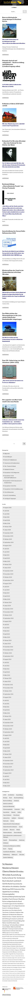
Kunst (20, 826)
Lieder (18, 957)
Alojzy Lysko (5, 959)
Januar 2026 (7, 530)
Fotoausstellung (17, 921)
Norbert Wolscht (11, 963)
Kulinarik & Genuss (9, 469)
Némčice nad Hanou (13, 973)
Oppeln (5, 840)
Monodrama (22, 957)
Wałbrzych (14, 854)
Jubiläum (14, 818)
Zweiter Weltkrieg (8, 857)
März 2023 (7, 637)
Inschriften (10, 923)
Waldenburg (6, 854)
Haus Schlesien (7, 815)
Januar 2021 (7, 719)
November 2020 (8, 725)
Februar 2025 (8, 564)
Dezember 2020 (8, 722)
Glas (22, 912)
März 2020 (7, 751)
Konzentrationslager (10, 957)
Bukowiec (12, 940)
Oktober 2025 (8, 539)
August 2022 (7, 659)
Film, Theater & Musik (10, 466)
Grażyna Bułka (5, 953)
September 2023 (8, 618)
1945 (4, 795)
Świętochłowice (6, 930)
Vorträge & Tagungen (10, 498)
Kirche (12, 821)
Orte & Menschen (9, 492)
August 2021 (7, 697)
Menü (14, 7)
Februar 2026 (8, 526)
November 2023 (8, 612)
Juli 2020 (6, 738)
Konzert (16, 899)
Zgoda (8, 932)
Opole (23, 896)
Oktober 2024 (8, 577)
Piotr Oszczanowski (20, 948)
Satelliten (5, 899)
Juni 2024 (6, 590)
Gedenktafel (14, 944)
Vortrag (19, 851)
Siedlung (17, 977)
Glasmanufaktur (6, 940)
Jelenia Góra (6, 818)
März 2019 (7, 786)
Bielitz (11, 934)
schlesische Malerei (5, 971)
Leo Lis (24, 965)
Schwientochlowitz (18, 929)
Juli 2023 (6, 624)
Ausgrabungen (22, 975)
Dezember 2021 (8, 684)
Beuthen (21, 899)
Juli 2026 (6, 510)
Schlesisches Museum (15, 914)
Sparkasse (8, 967)
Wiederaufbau (5, 934)
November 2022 (8, 650)
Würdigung (22, 950)
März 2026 (7, 523)
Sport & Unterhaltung (10, 495)
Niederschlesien (7, 832)
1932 (16, 957)
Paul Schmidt (22, 977)
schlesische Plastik (18, 969)
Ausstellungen (8, 456)
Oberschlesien (17, 832)
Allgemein (7, 453)
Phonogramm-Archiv (13, 971)
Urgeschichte (4, 977)
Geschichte (6, 812)
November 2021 (8, 688)
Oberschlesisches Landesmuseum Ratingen (12, 836)
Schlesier (13, 930)
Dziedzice (9, 980)
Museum (12, 829)
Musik (18, 829)
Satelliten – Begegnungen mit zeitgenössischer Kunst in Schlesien (13, 906)
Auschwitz (15, 934)
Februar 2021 (7, 716)
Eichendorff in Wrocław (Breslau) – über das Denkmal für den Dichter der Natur (13, 143)
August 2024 (7, 583)
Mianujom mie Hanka (17, 952)
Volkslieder (13, 946)
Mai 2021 (6, 707)
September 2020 (9, 732)
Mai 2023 (6, 631)
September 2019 (8, 770)
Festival (13, 925)
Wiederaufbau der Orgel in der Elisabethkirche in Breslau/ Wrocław (13, 272)
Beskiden (22, 940)
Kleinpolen (20, 934)
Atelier (17, 946)
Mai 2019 (6, 782)
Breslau (5, 797)
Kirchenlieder (4, 980)
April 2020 (7, 748)
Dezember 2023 (8, 609)
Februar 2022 (7, 678)
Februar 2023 (7, 640)
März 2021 (7, 713)
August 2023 (7, 621)
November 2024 (8, 574)
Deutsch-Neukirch (5, 973)
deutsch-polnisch (7, 803)
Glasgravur (17, 950)
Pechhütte (15, 980)
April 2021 (7, 710)
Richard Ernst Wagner (18, 959)
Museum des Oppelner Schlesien (13, 975)
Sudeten (18, 912)
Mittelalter (5, 929)
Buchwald (17, 940)
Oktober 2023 (8, 615)
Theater (14, 916)
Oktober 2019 (8, 767)
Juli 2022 (6, 662)
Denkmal (16, 800)
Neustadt (21, 946)
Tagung (10, 848)
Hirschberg (16, 815)
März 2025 (7, 561)
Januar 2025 (7, 567)
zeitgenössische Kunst (14, 901)
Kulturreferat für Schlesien (10, 826)
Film (23, 809)
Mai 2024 (6, 593)
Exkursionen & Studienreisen (12, 463)
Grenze (4, 927)
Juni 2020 (6, 741)
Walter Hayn (22, 963)
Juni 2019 (6, 779)
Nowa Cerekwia (10, 977)
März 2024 (7, 599)
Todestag (10, 929)
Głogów (14, 948)
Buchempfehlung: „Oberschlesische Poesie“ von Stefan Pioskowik (12, 186)
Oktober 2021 (8, 691)
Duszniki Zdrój (17, 927)
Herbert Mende (19, 965)
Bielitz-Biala (16, 923)
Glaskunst (5, 914)
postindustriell (14, 938)
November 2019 (8, 763)
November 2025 (8, 536)
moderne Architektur (10, 950)
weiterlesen (5, 54)
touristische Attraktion (9, 851)
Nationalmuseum (6, 961)
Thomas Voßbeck (14, 932)
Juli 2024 (6, 586)
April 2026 (7, 520)
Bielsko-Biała (9, 927)
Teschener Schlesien (8, 912)
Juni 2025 (6, 552)
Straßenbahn (7, 955)
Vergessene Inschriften (7, 952)
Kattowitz (5, 821)
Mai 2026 (6, 517)
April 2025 (7, 558)
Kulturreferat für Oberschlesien (11, 824)
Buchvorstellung (7, 800)
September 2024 (9, 580)
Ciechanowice (11, 959)
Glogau (8, 946)
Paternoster (4, 967)
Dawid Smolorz (6, 916)
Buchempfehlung (18, 797)
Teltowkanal (9, 965)
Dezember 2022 (8, 646)
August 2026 (7, 507)
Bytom (4, 901)
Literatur (5, 829)
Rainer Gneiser (16, 963)
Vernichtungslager (14, 967)
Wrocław (21, 854)
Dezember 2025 (8, 533)
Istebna (17, 961)
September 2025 (9, 542)
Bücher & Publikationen (10, 460)
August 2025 (7, 545)
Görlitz (19, 812)
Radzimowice (12, 942)
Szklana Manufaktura (19, 955)
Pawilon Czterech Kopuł (10, 969)
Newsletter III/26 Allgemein (11, 472)
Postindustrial (5, 942)
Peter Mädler (4, 965)
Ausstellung (19, 795)
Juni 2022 (6, 665)
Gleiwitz (13, 812)
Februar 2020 (8, 754)
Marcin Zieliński (20, 925)
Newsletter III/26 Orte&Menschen (13, 489)
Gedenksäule (14, 965)
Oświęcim (13, 955)
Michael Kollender (22, 961)
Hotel (3, 950)
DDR (11, 961)
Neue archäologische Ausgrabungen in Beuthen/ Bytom (11, 19)
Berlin (20, 910)
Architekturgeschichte (9, 903)
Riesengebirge (13, 840)
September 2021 (8, 694)
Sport (4, 848)
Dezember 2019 (8, 760)
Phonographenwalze (21, 971)
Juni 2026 (6, 514)
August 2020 (7, 735)
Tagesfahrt (11, 953)
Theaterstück (9, 948)
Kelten (14, 977)
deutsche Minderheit (8, 806)
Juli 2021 (6, 700)
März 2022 (7, 675)
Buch (10, 797)
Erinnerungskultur (8, 809)
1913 (12, 980)
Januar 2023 (7, 643)
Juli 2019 (6, 776)
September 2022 (8, 656)
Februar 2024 (8, 602)
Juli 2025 (6, 548)
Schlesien (5, 843)
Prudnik (4, 948)
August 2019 (7, 773)
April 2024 (7, 596)
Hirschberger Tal (6, 925)
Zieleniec (4, 957)
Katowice (20, 818)
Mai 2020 (6, 744)
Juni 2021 (6, 703)
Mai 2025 (6, 555)
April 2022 (7, 672)
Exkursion (17, 809)
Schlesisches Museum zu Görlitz (11, 846)
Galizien (13, 961)
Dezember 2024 (8, 571)
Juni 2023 (6, 627)
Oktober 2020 (8, 729)
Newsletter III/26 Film (10, 486)
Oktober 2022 (8, 653)
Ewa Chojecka (17, 953)
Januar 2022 (7, 681)
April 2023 (7, 634)
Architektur (11, 795)
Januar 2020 (7, 757)
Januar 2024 (7, 605)
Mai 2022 (6, 669)
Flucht (11, 899)
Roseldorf (18, 973)
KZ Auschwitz (20, 967)
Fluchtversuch (5, 963)
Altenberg (8, 944)
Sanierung (21, 840)
